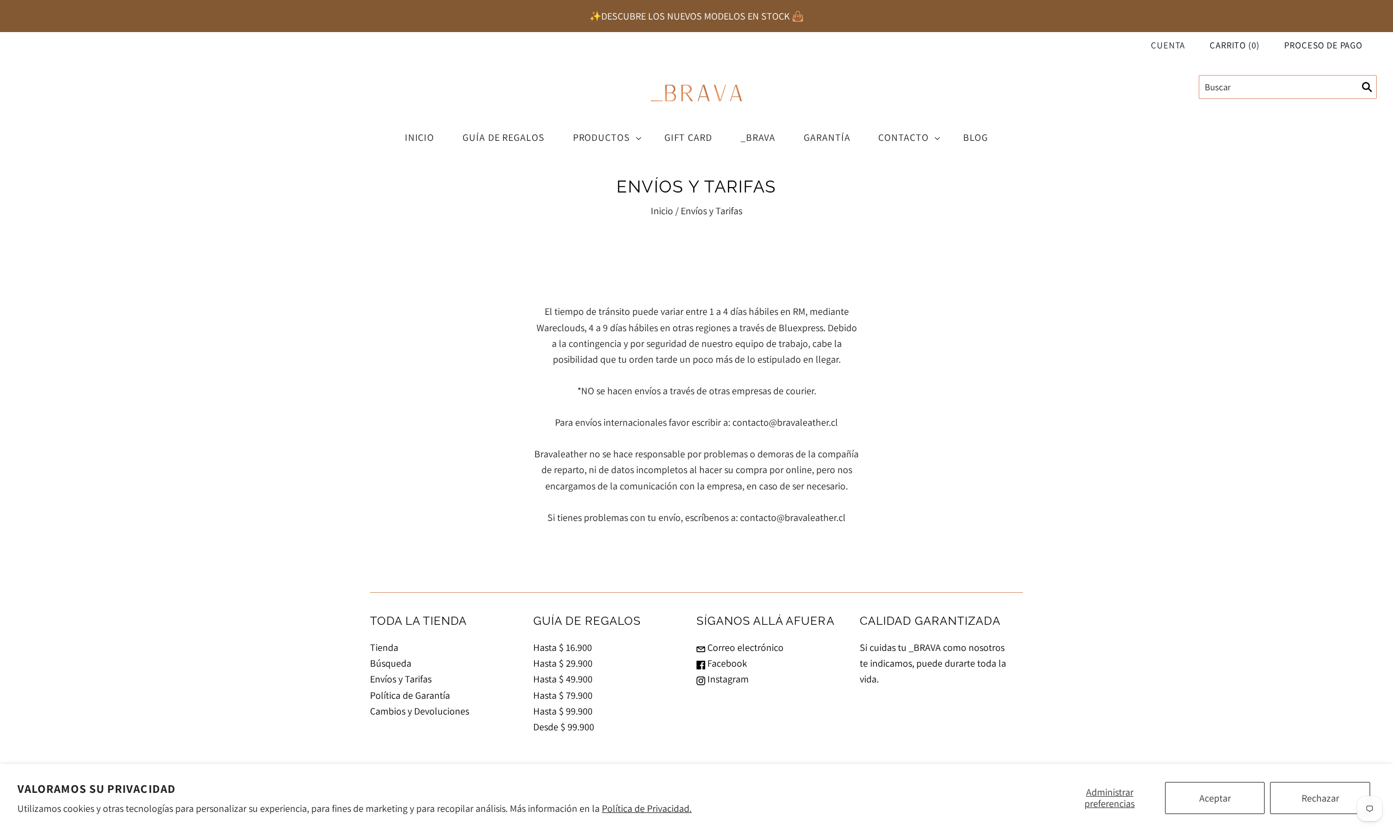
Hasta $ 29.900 (563, 663)
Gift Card (688, 137)
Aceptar (1215, 798)
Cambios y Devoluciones (419, 711)
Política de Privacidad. (647, 808)
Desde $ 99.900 (563, 727)
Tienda (384, 647)
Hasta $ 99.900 (563, 711)
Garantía (827, 137)
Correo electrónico (744, 647)
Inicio (419, 137)
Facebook (726, 663)
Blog (976, 137)
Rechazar (1320, 798)
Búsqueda (390, 663)
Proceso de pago (1323, 45)
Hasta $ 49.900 (563, 679)
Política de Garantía (410, 695)
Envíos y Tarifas (401, 679)
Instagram (727, 679)
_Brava (758, 137)
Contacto (903, 137)
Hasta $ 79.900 (563, 695)
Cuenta (1168, 45)
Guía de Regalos (504, 137)
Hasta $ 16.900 (562, 647)
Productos (601, 137)
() (1234, 45)
